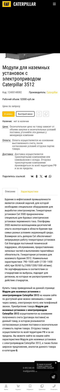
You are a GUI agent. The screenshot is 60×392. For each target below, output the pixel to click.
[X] (41, 176)
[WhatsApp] (50, 176)
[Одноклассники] (37, 176)
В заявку (8, 114)
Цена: (5, 126)
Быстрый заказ (25, 114)
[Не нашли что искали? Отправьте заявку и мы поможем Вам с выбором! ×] (54, 377)
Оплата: (6, 140)
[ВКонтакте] (32, 176)
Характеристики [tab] (29, 191)
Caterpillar (52, 92)
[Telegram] (46, 176)
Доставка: (7, 154)
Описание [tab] (10, 191)
